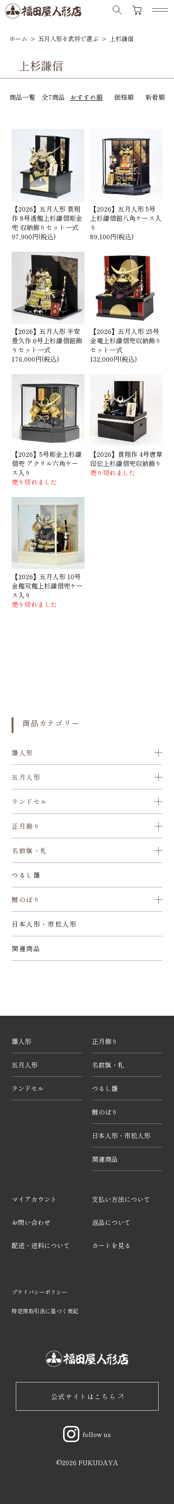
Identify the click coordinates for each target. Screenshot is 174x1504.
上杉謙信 (122, 38)
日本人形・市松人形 (44, 923)
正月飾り (105, 1041)
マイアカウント (34, 1199)
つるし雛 (26, 874)
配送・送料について (41, 1245)
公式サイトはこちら (83, 1396)
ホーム (18, 38)
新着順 (155, 97)
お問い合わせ (31, 1222)
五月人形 (25, 1064)
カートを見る (111, 1245)
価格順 (124, 97)
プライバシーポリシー (39, 1292)
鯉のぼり (105, 1111)
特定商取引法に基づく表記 (45, 1311)
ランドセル (28, 1088)
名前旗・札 (108, 1064)
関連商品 (26, 948)
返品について (111, 1222)
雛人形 (21, 1041)
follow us (97, 1434)
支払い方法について (121, 1199)
